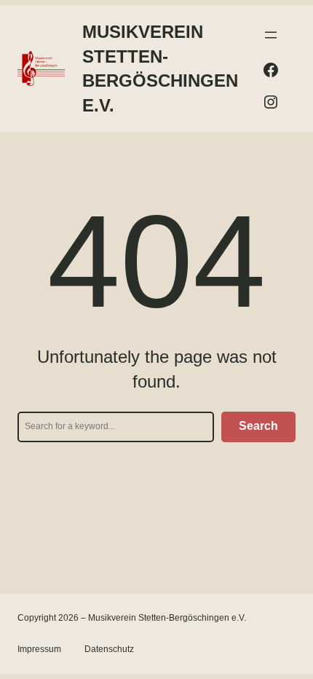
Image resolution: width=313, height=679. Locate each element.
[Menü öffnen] (271, 35)
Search (258, 426)
